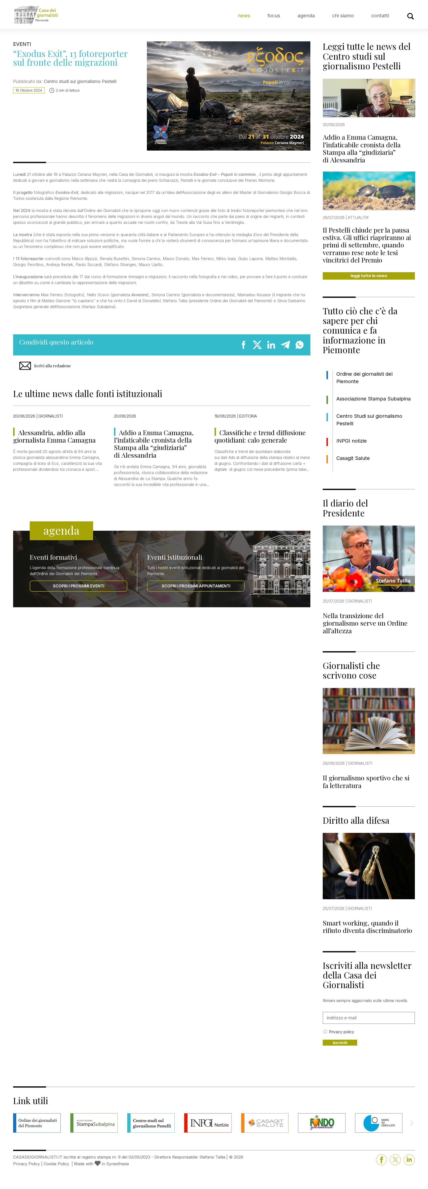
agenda (306, 16)
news (244, 16)
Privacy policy (341, 1031)
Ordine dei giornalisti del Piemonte (364, 377)
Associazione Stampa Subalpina (373, 399)
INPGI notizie (351, 441)
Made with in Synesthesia (101, 1163)
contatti (380, 16)
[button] (411, 1123)
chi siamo (343, 16)
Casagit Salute (353, 458)
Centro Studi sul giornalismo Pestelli (369, 419)
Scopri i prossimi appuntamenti (196, 585)
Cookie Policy (56, 1163)
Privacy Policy (26, 1163)
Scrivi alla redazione (52, 365)
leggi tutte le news (368, 275)
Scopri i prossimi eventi (78, 585)
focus (274, 16)
